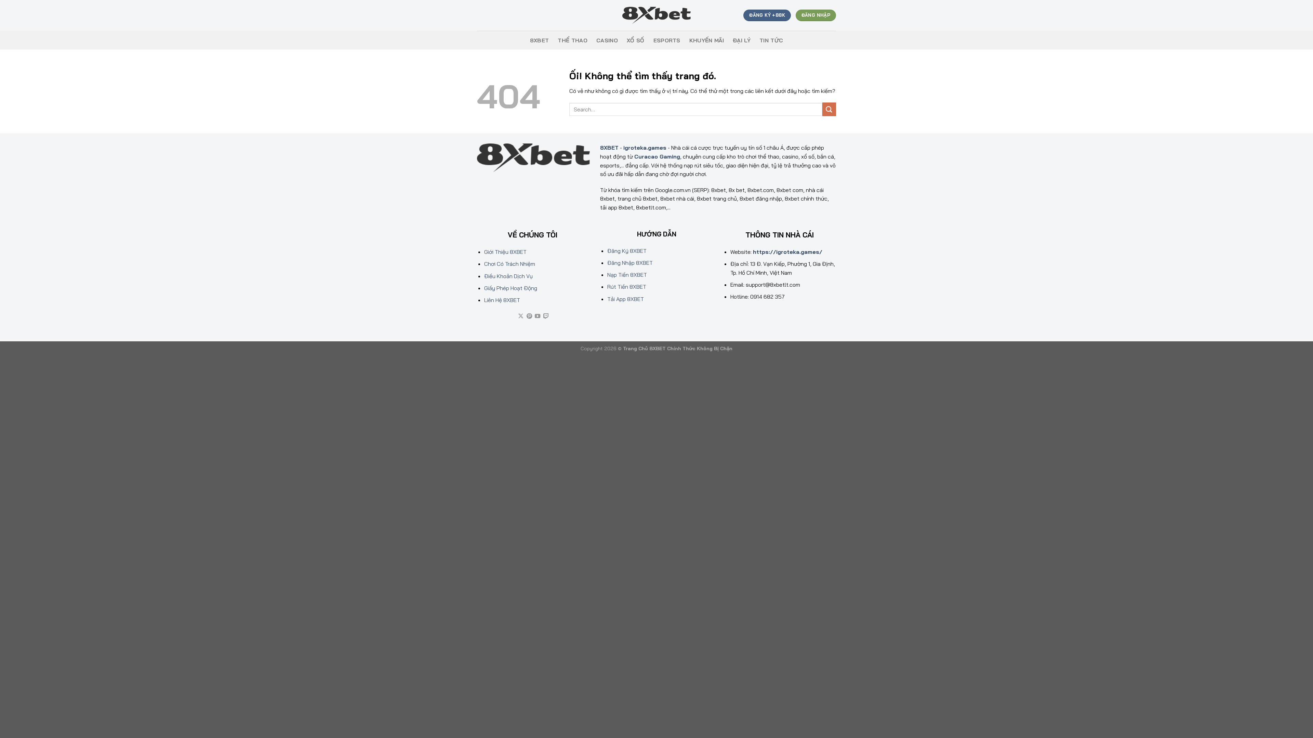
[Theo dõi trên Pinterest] (529, 316)
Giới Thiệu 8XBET (505, 251)
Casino (607, 40)
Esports (666, 40)
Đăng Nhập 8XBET (630, 262)
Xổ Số (636, 40)
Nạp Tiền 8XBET (627, 274)
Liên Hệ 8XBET (502, 300)
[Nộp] (829, 109)
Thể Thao (572, 40)
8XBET (539, 40)
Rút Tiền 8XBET (626, 286)
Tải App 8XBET (625, 299)
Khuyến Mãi (706, 40)
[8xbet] (656, 15)
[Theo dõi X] (520, 316)
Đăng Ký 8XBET (627, 250)
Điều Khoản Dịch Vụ (508, 276)
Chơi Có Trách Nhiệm (509, 263)
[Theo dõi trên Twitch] (546, 316)
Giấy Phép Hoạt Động (510, 288)
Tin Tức (771, 40)
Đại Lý (742, 40)
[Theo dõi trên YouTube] (537, 316)
